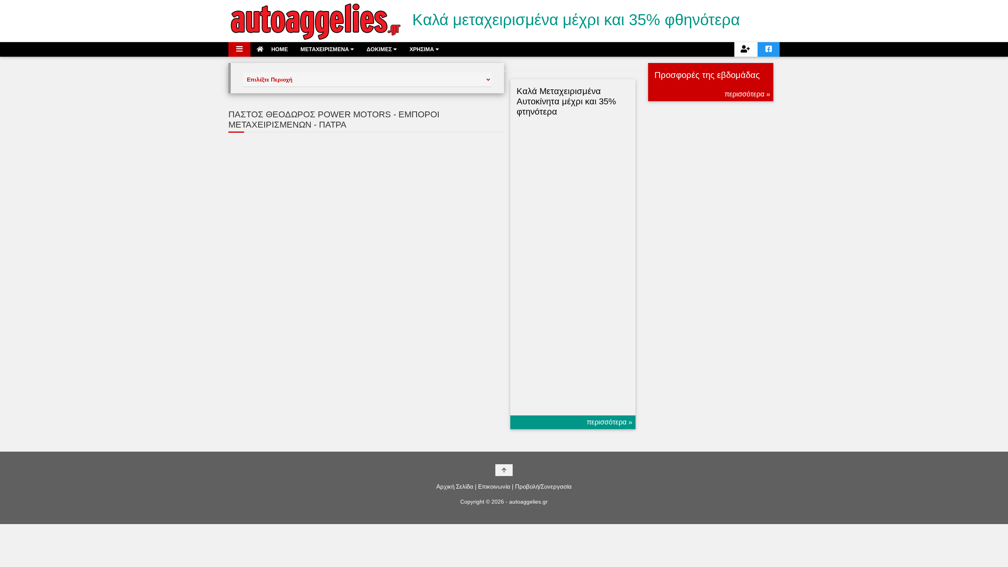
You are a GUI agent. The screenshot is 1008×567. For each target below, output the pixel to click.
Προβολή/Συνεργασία (543, 486)
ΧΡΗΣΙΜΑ (422, 49)
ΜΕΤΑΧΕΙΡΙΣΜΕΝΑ (325, 49)
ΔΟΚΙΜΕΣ (380, 49)
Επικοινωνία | (495, 486)
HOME (279, 49)
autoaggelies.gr (528, 501)
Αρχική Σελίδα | (456, 486)
